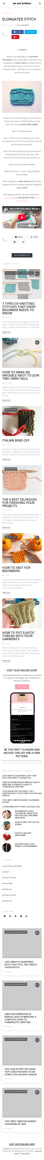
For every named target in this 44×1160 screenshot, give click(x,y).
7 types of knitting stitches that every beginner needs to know (19, 308)
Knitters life (7, 889)
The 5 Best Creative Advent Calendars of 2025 (20, 801)
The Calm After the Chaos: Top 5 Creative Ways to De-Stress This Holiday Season (22, 793)
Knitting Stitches (12, 273)
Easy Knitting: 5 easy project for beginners (26, 845)
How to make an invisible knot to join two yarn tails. (20, 375)
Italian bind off (15, 440)
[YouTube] (21, 916)
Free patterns (7, 884)
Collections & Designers (12, 866)
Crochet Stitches (9, 878)
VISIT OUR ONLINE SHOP (22, 1144)
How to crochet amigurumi (23, 834)
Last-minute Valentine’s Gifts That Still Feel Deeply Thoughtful (19, 776)
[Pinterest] (15, 916)
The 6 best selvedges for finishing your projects (19, 502)
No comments (23, 25)
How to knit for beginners (16, 569)
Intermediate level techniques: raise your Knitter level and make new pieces (26, 814)
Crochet (5, 872)
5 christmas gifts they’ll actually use (21, 806)
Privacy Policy (25, 1153)
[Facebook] (4, 916)
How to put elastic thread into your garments (18, 635)
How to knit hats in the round (27, 823)
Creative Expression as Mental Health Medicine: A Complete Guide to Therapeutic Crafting (21, 784)
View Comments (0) (22, 255)
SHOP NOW (22, 687)
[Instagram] (10, 916)
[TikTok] (26, 916)
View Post (6, 332)
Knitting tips (7, 13)
